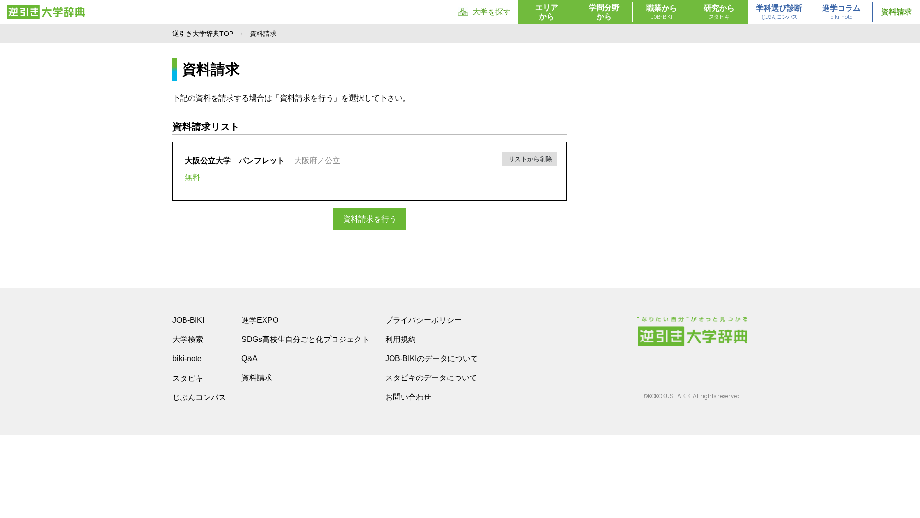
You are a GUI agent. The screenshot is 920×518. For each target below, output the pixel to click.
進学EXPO (260, 320)
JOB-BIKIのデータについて (431, 358)
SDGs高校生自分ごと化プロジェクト (305, 339)
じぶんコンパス (199, 397)
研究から (719, 12)
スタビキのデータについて (431, 378)
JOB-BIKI (188, 320)
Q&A (250, 358)
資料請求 (896, 12)
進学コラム (841, 12)
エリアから (546, 12)
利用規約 (400, 339)
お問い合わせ (408, 397)
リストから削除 (529, 159)
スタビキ (187, 378)
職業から (661, 12)
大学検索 (187, 339)
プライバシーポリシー (423, 320)
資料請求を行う (370, 219)
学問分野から (604, 12)
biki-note (187, 358)
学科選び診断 (779, 12)
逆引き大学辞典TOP (202, 33)
